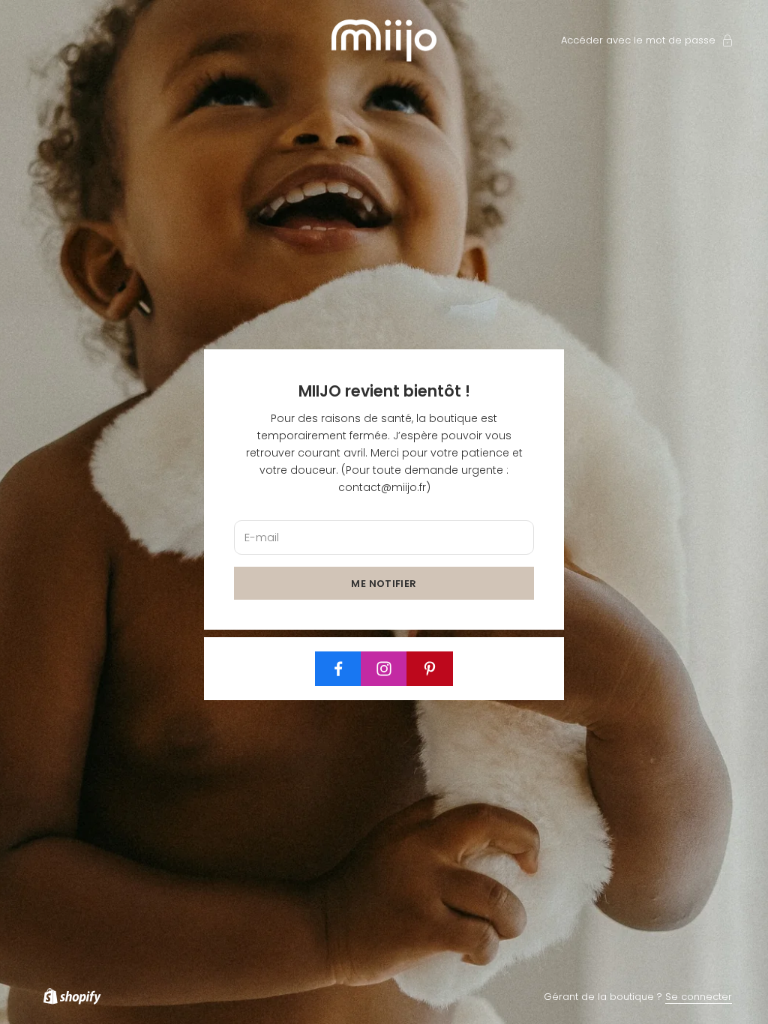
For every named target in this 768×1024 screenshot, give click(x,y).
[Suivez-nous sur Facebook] (338, 668)
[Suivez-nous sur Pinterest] (429, 668)
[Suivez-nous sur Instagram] (384, 668)
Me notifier (383, 583)
